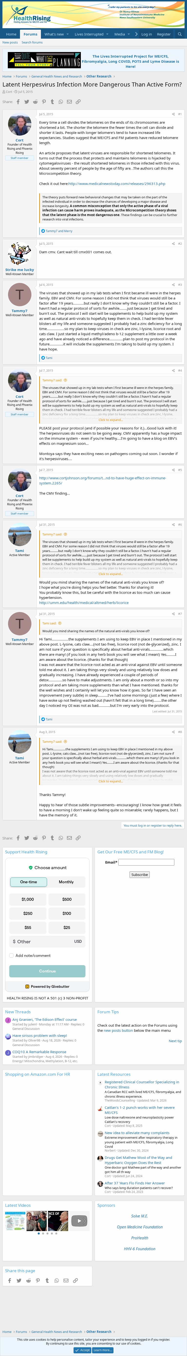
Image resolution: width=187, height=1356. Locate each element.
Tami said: (49, 623)
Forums (30, 34)
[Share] (173, 114)
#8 (180, 732)
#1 (180, 114)
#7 (180, 614)
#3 (180, 285)
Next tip (175, 1040)
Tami (19, 550)
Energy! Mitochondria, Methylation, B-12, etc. (45, 1061)
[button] (67, 34)
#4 (180, 370)
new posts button (119, 1030)
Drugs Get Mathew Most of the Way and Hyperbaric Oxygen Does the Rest (138, 1160)
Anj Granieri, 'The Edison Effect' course (44, 1019)
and (59, 231)
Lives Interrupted (89, 34)
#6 (180, 525)
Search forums (32, 42)
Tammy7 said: (52, 380)
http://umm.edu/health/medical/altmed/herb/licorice (84, 602)
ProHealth (139, 1238)
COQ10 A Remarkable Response (39, 1051)
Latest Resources (114, 1074)
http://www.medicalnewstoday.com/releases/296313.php (116, 183)
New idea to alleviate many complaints (137, 1132)
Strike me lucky (19, 269)
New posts (10, 42)
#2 (180, 244)
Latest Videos (18, 1205)
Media (119, 34)
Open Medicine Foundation (140, 1227)
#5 (180, 470)
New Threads (18, 1012)
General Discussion (26, 1028)
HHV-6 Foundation (139, 1248)
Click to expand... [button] (111, 420)
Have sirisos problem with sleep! (39, 1035)
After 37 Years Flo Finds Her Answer (135, 1183)
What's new (54, 34)
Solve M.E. (139, 1216)
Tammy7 (20, 310)
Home (11, 34)
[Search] (180, 34)
